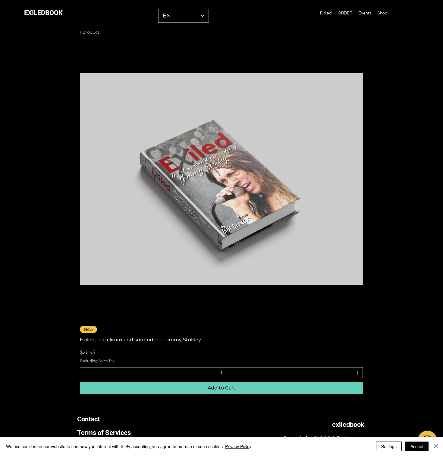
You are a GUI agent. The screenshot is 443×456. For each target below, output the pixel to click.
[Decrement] (84, 373)
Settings (389, 446)
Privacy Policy (238, 446)
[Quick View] (221, 179)
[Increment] (358, 373)
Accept (416, 446)
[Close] (435, 446)
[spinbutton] (221, 373)
